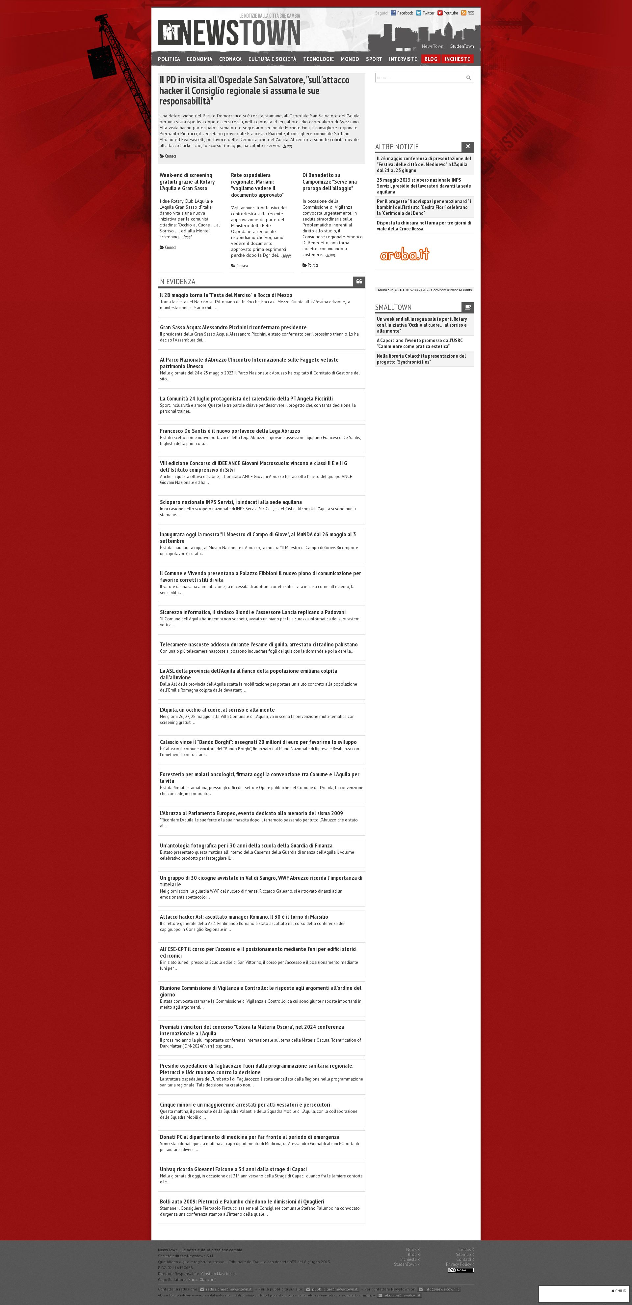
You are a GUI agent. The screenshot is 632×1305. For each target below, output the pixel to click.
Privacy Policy (458, 1264)
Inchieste (457, 59)
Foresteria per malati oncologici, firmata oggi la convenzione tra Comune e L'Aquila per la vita (259, 777)
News (411, 1249)
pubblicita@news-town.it (334, 1289)
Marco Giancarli (202, 1279)
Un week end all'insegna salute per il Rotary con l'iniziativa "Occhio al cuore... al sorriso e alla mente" (422, 324)
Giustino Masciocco (218, 1273)
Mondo (350, 59)
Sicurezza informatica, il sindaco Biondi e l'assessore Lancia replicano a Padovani (253, 612)
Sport (374, 59)
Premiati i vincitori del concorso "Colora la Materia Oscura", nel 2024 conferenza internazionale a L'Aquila (252, 1030)
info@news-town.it (442, 1289)
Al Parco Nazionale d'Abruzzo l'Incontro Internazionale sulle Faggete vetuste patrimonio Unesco (249, 363)
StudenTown (462, 46)
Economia (200, 59)
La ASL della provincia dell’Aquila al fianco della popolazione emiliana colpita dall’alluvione (248, 674)
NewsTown (432, 46)
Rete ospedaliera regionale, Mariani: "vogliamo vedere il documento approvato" (257, 184)
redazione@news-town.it (228, 1289)
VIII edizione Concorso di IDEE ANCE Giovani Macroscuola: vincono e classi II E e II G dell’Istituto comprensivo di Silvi (253, 466)
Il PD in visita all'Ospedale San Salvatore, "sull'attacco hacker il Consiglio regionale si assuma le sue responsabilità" (255, 90)
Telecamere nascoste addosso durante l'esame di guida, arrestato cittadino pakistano (259, 644)
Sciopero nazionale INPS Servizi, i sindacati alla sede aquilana (231, 502)
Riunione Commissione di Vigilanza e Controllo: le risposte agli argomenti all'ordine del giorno (260, 991)
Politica (169, 59)
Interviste (403, 59)
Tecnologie (318, 59)
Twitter (428, 13)
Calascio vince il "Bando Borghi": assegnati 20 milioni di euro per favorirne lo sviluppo (258, 742)
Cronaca (230, 59)
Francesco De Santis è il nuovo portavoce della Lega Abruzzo (230, 430)
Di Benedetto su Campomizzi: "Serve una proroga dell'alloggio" (330, 181)
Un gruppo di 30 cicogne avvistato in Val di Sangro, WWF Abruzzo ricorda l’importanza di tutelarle (261, 881)
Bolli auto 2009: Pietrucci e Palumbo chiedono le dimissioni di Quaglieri (242, 1201)
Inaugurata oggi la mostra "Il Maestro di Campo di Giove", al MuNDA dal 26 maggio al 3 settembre (258, 537)
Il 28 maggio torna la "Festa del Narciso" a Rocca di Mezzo (226, 295)
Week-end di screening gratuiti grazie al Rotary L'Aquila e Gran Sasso (187, 181)
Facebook (405, 13)
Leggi (287, 145)
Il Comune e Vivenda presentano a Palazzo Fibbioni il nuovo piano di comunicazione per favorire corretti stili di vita (260, 576)
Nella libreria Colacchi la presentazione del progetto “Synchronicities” (421, 358)
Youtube (451, 13)
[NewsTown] (229, 29)
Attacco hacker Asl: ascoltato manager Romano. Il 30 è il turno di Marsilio (244, 916)
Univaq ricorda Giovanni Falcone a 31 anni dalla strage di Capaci (233, 1169)
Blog (431, 59)
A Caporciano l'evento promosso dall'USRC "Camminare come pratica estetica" (419, 343)
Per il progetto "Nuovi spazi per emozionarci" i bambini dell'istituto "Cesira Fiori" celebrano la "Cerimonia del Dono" (424, 207)
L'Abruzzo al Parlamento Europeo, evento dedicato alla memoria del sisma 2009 (251, 813)
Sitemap (463, 1254)
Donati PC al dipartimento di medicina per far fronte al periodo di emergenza (249, 1137)
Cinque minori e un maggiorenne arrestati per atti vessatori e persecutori (245, 1104)
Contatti (463, 1259)
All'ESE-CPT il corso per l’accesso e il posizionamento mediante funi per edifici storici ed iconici (258, 952)
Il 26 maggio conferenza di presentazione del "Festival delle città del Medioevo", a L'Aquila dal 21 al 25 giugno (424, 164)
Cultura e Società (273, 59)
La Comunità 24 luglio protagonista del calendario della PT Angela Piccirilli (246, 398)
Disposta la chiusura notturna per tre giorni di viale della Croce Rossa (424, 225)
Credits (464, 1249)
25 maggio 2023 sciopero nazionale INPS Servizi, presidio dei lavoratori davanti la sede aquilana (424, 185)
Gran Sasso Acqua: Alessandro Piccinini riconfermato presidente (233, 327)
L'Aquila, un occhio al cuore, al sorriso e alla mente (217, 709)
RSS (471, 13)
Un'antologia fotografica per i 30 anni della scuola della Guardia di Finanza (246, 845)
